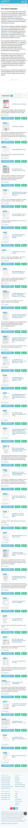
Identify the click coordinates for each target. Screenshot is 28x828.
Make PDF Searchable (20, 786)
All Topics (17, 804)
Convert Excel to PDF (5, 779)
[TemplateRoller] (4, 2)
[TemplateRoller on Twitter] (17, 808)
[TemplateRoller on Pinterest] (11, 808)
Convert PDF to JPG (5, 793)
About (16, 793)
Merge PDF (17, 779)
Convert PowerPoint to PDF (7, 786)
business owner (11, 19)
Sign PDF (17, 780)
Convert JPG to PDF (5, 788)
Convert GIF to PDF (5, 782)
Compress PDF (18, 782)
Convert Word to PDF (5, 777)
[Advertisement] (14, 85)
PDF (18, 118)
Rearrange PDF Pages (20, 784)
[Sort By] (25, 96)
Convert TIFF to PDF (5, 784)
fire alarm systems (17, 16)
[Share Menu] (25, 813)
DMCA (16, 797)
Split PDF (17, 777)
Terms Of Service (18, 801)
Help (16, 795)
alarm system (8, 32)
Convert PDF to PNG (5, 795)
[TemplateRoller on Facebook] (14, 808)
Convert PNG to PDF (5, 780)
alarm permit (7, 27)
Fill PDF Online (7, 118)
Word (25, 118)
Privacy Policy (18, 799)
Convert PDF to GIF (5, 797)
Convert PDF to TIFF (5, 799)
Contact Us (17, 803)
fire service (18, 42)
